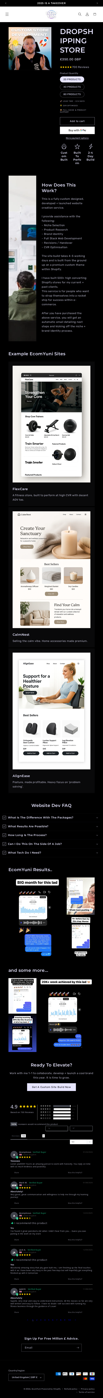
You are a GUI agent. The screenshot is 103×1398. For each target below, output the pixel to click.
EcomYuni (36, 1389)
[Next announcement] (97, 3)
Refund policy (70, 1389)
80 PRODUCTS (72, 94)
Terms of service (87, 1392)
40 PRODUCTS (72, 87)
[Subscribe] (78, 1348)
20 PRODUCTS (72, 79)
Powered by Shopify (51, 1389)
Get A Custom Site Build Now (51, 1087)
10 (69, 1320)
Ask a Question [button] (58, 1128)
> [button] (75, 1320)
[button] (7, 14)
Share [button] (16, 1172)
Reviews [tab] (16, 1136)
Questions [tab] (36, 1136)
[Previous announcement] (6, 3)
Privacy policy (88, 1389)
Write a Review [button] (83, 1128)
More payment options (77, 138)
